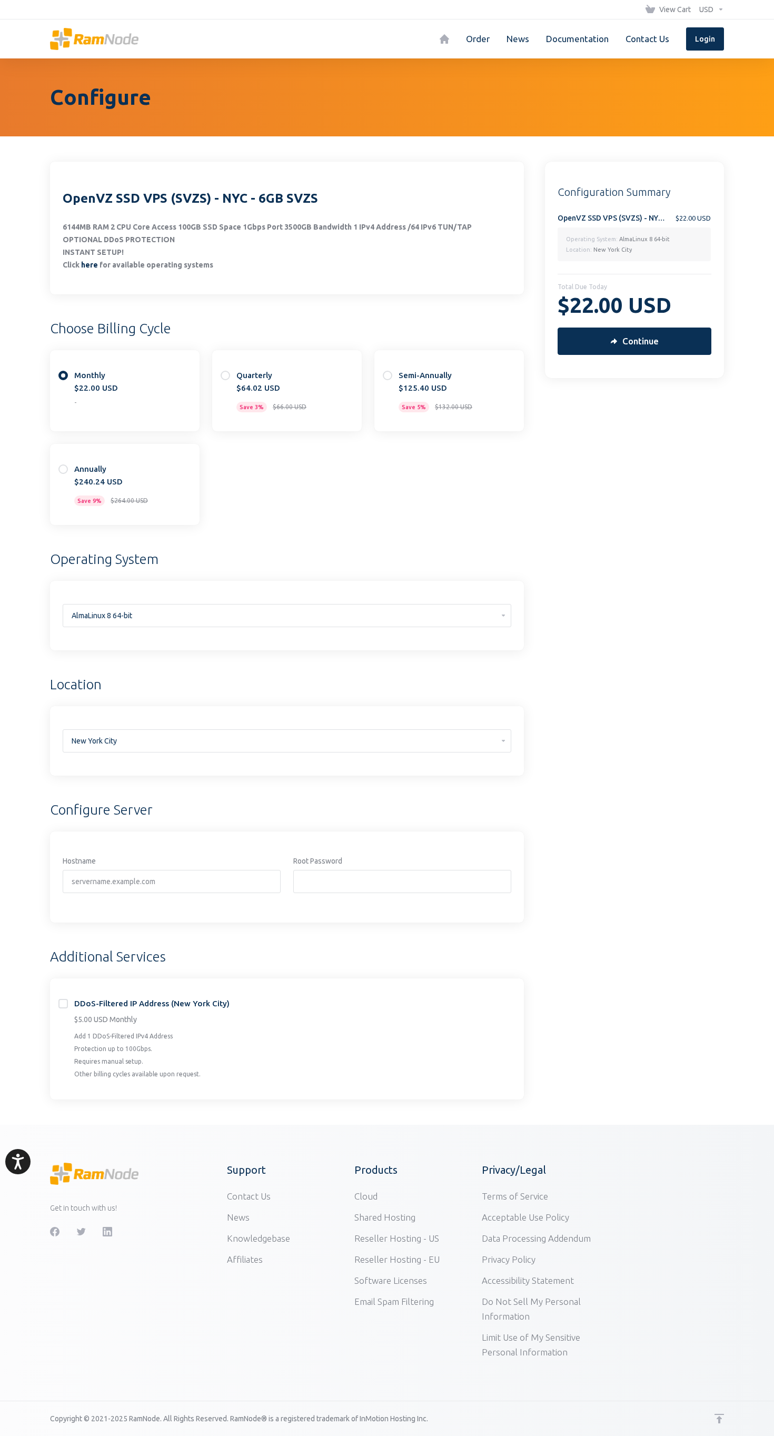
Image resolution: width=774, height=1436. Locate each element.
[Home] (444, 38)
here (89, 265)
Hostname (79, 861)
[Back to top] (719, 1419)
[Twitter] (81, 1232)
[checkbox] (63, 1003)
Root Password (317, 861)
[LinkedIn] (107, 1232)
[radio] (63, 375)
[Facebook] (55, 1232)
